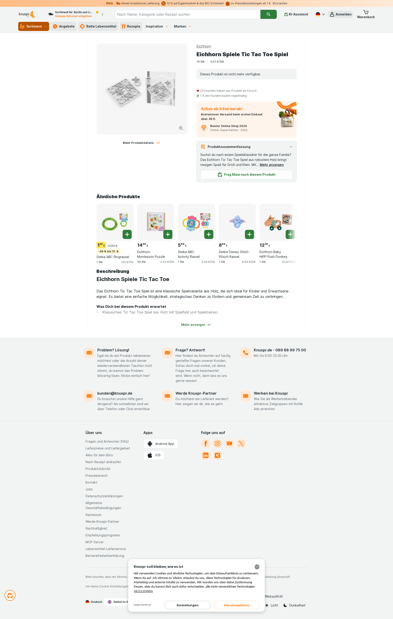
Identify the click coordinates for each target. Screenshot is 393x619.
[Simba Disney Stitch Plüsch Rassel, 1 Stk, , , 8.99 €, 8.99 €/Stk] (237, 222)
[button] (340, 14)
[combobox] (187, 14)
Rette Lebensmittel (101, 26)
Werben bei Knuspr (271, 393)
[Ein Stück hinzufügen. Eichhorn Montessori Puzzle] (167, 234)
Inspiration (154, 26)
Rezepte (133, 26)
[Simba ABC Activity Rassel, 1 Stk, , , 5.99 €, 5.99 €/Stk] (196, 222)
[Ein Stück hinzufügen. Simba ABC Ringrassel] (127, 234)
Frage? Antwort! (190, 350)
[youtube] (229, 443)
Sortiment (34, 26)
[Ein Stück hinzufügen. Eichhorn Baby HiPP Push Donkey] (290, 234)
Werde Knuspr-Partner (196, 393)
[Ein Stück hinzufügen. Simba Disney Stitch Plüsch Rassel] (249, 234)
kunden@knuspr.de (114, 393)
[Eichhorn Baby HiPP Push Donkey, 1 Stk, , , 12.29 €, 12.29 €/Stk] (278, 222)
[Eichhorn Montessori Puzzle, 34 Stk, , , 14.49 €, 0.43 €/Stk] (155, 222)
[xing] (217, 455)
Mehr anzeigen (272, 165)
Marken (180, 26)
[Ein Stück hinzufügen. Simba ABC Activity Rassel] (208, 234)
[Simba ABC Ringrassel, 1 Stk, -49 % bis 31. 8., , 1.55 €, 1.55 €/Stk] (115, 222)
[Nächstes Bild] (287, 220)
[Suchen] (268, 14)
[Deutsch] (320, 14)
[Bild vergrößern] (181, 128)
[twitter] (241, 443)
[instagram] (217, 443)
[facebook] (205, 443)
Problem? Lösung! (113, 350)
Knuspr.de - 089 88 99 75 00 (280, 350)
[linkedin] (205, 455)
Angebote (67, 26)
